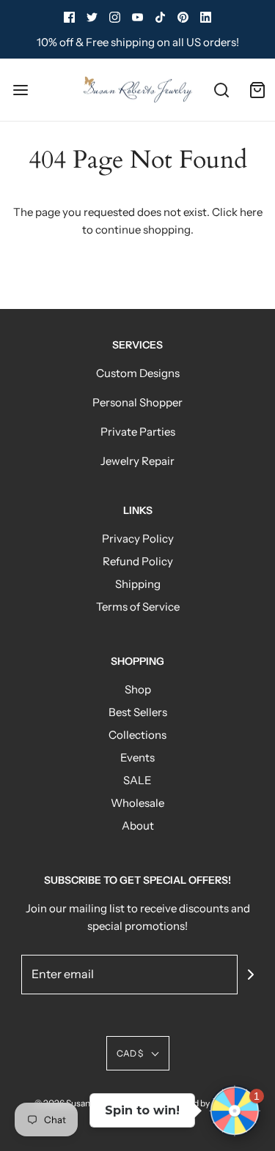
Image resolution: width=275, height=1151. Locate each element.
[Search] (222, 90)
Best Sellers (138, 712)
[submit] (251, 974)
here (251, 212)
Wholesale (137, 803)
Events (137, 757)
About (138, 825)
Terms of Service (138, 607)
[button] (137, 1053)
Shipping (138, 584)
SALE (137, 780)
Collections (137, 735)
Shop (138, 689)
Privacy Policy (138, 538)
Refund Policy (138, 561)
